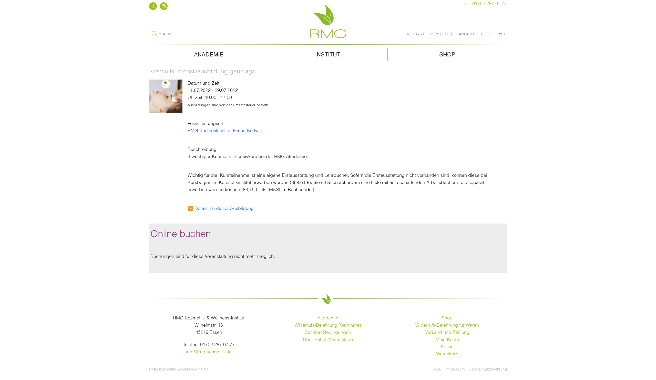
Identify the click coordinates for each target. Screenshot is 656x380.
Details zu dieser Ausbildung (224, 208)
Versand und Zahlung (447, 332)
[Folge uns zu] (154, 6)
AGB (437, 369)
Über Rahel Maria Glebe (328, 339)
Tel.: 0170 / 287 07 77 (485, 3)
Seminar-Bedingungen (328, 332)
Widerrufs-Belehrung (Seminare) (328, 325)
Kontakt (415, 34)
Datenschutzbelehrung (488, 369)
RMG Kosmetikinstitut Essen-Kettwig (225, 130)
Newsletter (441, 34)
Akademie (208, 54)
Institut (327, 54)
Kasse (447, 346)
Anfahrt (467, 34)
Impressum (455, 369)
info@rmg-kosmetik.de (209, 352)
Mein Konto (447, 339)
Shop (447, 54)
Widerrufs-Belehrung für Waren (447, 325)
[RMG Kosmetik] (328, 40)
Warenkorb (447, 354)
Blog (486, 34)
